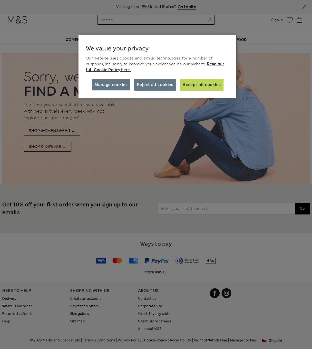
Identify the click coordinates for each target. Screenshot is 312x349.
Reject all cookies (155, 84)
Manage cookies (111, 84)
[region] (157, 66)
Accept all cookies (202, 84)
